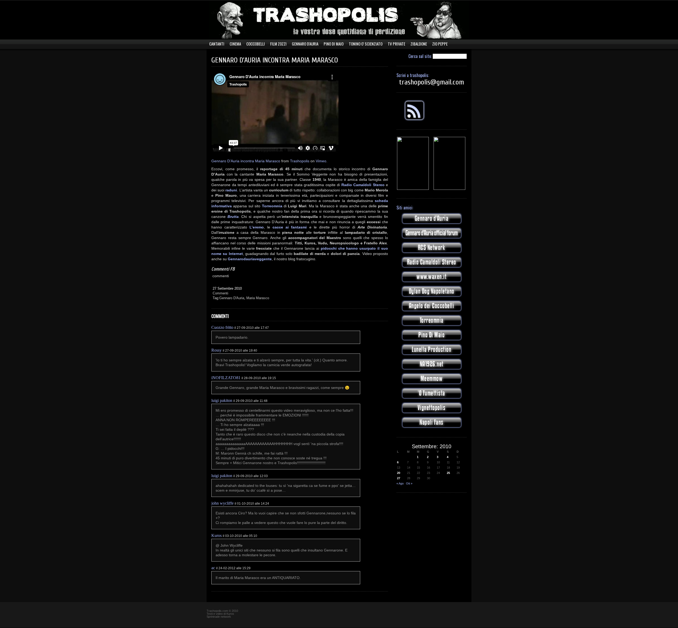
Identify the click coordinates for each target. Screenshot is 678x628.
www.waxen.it (432, 277)
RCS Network (431, 248)
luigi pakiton (221, 400)
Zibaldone (419, 44)
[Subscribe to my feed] (414, 120)
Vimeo (321, 161)
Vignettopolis (432, 408)
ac (213, 568)
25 (448, 472)
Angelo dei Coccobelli (431, 306)
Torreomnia (432, 320)
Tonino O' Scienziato (365, 44)
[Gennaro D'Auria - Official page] (449, 188)
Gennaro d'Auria (432, 218)
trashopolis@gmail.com (431, 82)
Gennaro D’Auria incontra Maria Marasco (245, 161)
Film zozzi (278, 44)
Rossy (216, 350)
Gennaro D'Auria (305, 44)
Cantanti (216, 44)
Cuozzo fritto (222, 327)
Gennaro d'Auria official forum (431, 233)
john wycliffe (222, 503)
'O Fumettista (431, 393)
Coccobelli (255, 44)
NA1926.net (432, 364)
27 (398, 478)
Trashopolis (299, 161)
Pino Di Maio (334, 44)
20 (398, 472)
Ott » (409, 483)
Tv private (396, 44)
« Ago (400, 483)
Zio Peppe (440, 44)
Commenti (220, 293)
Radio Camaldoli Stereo (431, 262)
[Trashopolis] (413, 188)
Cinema (235, 44)
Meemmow (432, 379)
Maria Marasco (257, 298)
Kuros (216, 535)
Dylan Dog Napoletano (431, 291)
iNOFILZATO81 (225, 377)
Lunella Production (431, 349)
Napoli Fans (432, 422)
